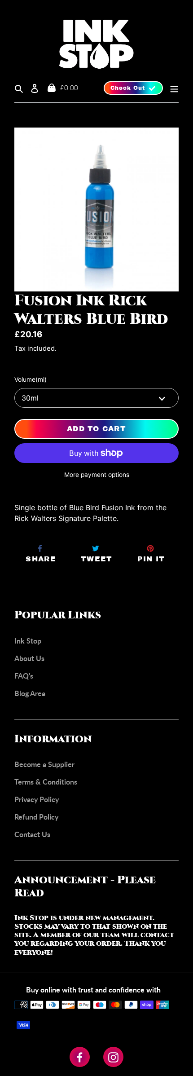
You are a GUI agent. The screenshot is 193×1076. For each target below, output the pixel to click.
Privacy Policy (36, 799)
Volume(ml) (30, 379)
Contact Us (32, 834)
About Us (29, 658)
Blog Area (29, 693)
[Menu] (171, 88)
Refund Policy (36, 816)
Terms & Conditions (45, 781)
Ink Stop (27, 640)
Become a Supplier (44, 764)
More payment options (96, 474)
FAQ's (23, 675)
